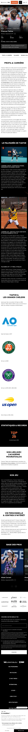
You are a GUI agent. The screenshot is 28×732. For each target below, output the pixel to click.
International (13, 684)
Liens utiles (13, 696)
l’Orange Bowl (5, 82)
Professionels (8, 28)
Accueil (2, 28)
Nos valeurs (13, 672)
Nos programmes (13, 666)
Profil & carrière (7, 55)
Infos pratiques (13, 702)
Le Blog (13, 690)
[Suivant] (16, 586)
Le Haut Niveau (13, 678)
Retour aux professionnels (8, 7)
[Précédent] (12, 586)
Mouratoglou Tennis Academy (8, 463)
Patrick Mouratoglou (11, 484)
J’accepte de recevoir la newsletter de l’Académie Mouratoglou (12, 630)
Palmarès (16, 55)
